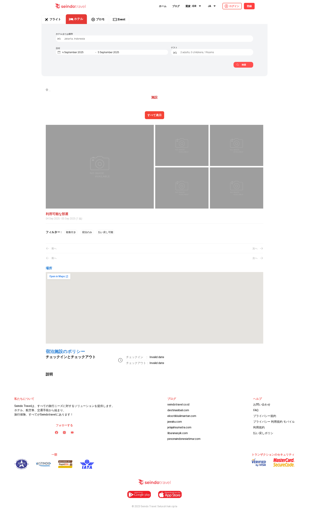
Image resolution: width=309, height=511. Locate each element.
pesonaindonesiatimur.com (183, 439)
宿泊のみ (87, 232)
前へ (54, 248)
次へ (255, 248)
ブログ (176, 6)
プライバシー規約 (264, 416)
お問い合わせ (261, 404)
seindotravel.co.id (178, 404)
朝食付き (71, 232)
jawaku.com (174, 421)
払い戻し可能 (105, 232)
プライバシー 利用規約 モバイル (274, 421)
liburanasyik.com (177, 433)
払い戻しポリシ (263, 433)
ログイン (234, 6)
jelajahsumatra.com (179, 427)
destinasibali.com (178, 410)
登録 (249, 6)
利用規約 (259, 427)
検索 (244, 64)
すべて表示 (154, 115)
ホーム (162, 6)
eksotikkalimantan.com (181, 416)
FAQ (255, 410)
